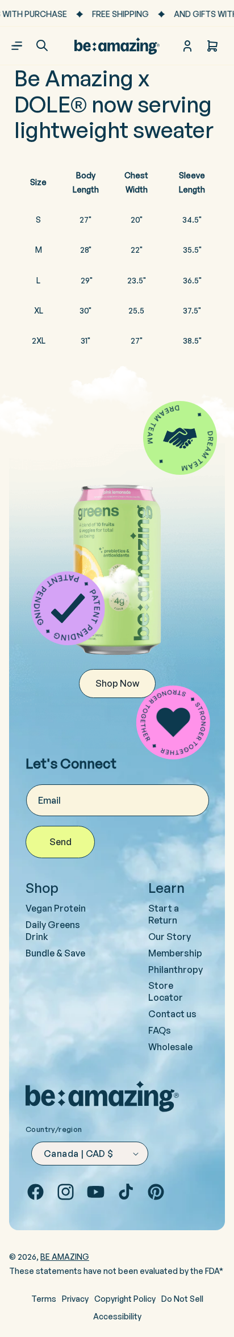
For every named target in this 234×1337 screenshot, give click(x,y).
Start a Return (163, 914)
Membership (175, 953)
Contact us (172, 1014)
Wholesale (170, 1046)
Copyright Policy (125, 1298)
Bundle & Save (55, 953)
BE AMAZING (64, 1256)
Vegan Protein (56, 908)
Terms (43, 1298)
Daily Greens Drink (53, 930)
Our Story (169, 936)
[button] (42, 45)
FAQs (159, 1030)
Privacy (75, 1298)
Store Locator (165, 991)
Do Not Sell (182, 1298)
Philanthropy (175, 969)
